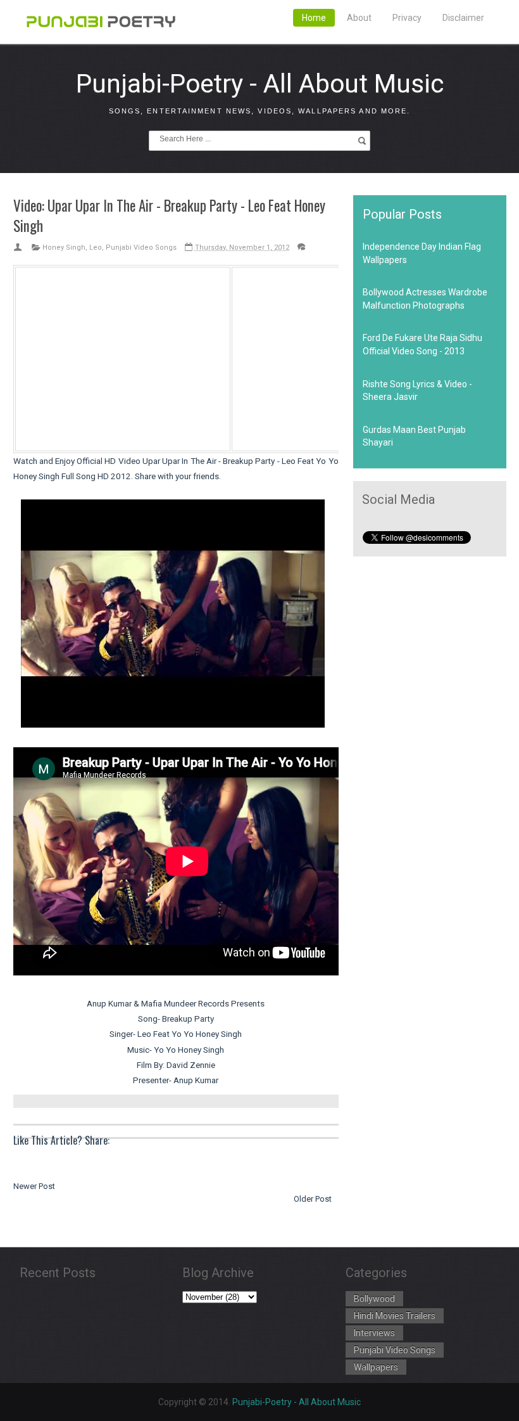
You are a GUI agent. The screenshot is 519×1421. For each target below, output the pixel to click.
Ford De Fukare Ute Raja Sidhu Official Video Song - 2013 (422, 344)
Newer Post (34, 1186)
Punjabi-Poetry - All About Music (260, 83)
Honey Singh (63, 247)
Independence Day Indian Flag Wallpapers (422, 252)
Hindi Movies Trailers (394, 1316)
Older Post (313, 1199)
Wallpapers (376, 1367)
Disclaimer (463, 18)
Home (314, 18)
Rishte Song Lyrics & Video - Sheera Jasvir (417, 390)
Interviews (374, 1333)
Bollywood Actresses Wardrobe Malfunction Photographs (425, 298)
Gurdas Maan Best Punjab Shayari (414, 436)
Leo (95, 247)
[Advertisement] (122, 357)
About (359, 18)
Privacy (407, 18)
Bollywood (374, 1299)
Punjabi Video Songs (141, 247)
